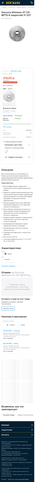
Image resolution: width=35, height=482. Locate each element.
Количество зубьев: (9, 108)
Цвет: (5, 88)
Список (12, 325)
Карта (23, 325)
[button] (6, 18)
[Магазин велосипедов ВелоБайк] (13, 2)
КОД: (4, 74)
